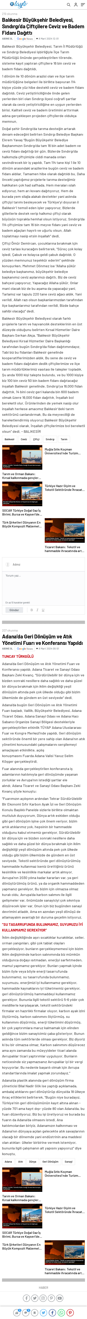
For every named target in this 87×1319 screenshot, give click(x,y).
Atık (20, 1161)
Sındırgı (50, 439)
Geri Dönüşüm (50, 1161)
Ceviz (24, 439)
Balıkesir (10, 439)
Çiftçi (36, 439)
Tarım (64, 439)
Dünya (32, 1161)
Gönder (14, 610)
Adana (8, 1161)
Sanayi (68, 1161)
